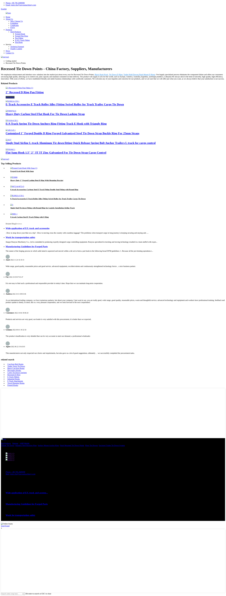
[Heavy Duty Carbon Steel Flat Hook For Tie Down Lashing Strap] (11, 111)
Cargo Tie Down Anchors (17, 373)
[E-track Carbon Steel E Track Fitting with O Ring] (13, 214)
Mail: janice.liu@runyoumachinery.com (20, 474)
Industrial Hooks (13, 379)
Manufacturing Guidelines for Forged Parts (27, 246)
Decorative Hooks (14, 371)
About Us (9, 19)
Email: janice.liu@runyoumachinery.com (21, 5)
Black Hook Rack (101, 75)
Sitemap (15, 443)
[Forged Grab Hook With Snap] (23, 168)
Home (8, 17)
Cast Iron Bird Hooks (15, 364)
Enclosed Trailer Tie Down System (112, 446)
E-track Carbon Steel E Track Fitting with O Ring (29, 217)
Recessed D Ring (13, 375)
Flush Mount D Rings (147, 75)
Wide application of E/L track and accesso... (27, 493)
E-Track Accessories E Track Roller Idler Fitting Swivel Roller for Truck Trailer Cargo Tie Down (65, 104)
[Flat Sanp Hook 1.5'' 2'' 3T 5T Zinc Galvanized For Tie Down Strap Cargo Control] (10, 149)
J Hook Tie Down (7, 446)
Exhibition (14, 23)
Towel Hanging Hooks (15, 383)
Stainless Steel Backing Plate (26, 446)
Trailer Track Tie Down (16, 366)
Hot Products (6, 443)
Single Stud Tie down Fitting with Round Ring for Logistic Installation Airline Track (42, 208)
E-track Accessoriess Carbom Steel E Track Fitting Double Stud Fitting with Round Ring (44, 190)
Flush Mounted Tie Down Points (72, 446)
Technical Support (17, 47)
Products (9, 30)
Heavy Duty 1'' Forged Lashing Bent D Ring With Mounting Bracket (36, 180)
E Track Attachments (15, 381)
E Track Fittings (13, 377)
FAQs (12, 28)
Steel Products (15, 32)
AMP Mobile (24, 443)
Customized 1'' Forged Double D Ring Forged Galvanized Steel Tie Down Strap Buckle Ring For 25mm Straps (72, 133)
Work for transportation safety (20, 237)
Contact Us (10, 53)
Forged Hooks (12, 385)
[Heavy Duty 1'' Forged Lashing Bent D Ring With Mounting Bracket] (13, 177)
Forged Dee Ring (21, 36)
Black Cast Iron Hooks (15, 368)
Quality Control (16, 49)
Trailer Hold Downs (130, 75)
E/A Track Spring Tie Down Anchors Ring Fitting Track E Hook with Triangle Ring (56, 123)
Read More (10, 97)
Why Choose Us (16, 21)
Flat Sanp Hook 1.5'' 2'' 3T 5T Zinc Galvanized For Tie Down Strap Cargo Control (56, 152)
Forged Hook (20, 34)
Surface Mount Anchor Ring (48, 446)
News (8, 51)
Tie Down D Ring (116, 75)
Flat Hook (19, 42)
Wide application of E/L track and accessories (27, 228)
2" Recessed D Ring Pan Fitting (25, 92)
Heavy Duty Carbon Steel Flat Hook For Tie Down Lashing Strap (45, 114)
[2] (19, 88)
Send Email (5, 526)
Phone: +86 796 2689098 (15, 3)
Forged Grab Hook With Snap (22, 171)
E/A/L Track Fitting (22, 40)
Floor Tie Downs (91, 446)
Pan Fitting (19, 38)
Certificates (14, 25)
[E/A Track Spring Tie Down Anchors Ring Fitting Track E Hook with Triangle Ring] (12, 121)
